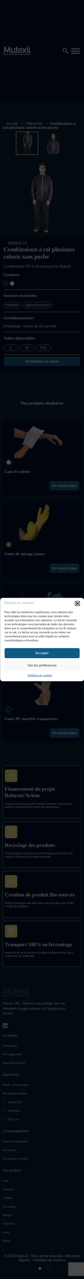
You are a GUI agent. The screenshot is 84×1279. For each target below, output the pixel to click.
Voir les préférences (42, 665)
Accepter (42, 653)
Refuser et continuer (19, 603)
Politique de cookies (40, 675)
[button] (77, 603)
